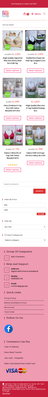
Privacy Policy (10, 298)
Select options (12, 70)
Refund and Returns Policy (15, 303)
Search (39, 191)
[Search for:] (43, 13)
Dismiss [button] (6, 393)
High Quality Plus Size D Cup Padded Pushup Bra (35, 108)
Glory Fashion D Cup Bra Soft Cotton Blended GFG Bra (13, 108)
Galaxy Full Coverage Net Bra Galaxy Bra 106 (35, 154)
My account (9, 307)
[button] (15, 33)
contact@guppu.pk (19, 286)
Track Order (9, 312)
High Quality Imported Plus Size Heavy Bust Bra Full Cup (12, 60)
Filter (41, 214)
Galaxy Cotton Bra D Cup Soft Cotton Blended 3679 (12, 155)
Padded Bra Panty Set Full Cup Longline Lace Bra (35, 60)
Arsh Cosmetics (18, 256)
